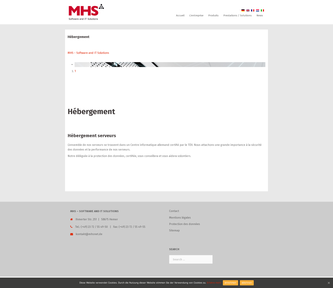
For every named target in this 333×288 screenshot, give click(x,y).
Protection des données (184, 224)
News (260, 15)
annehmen (230, 282)
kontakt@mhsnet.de (89, 234)
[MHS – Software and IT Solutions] (86, 12)
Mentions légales (180, 217)
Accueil (180, 15)
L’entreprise (196, 15)
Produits (213, 15)
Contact (174, 211)
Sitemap (174, 230)
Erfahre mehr (214, 282)
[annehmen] (328, 283)
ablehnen (247, 282)
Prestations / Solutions (237, 15)
